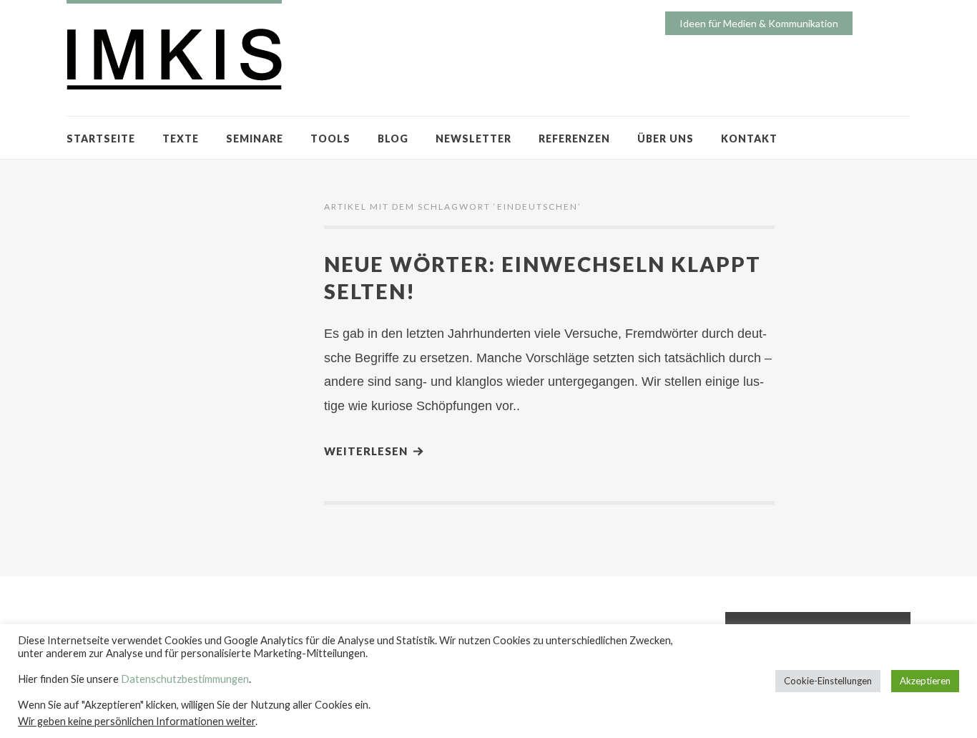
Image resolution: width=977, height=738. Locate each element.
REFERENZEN (574, 138)
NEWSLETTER (473, 138)
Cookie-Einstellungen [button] (828, 680)
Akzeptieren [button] (925, 680)
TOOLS (330, 138)
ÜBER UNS (665, 138)
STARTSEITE (101, 138)
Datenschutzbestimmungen (185, 679)
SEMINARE (254, 138)
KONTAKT (749, 138)
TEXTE (180, 138)
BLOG (393, 138)
